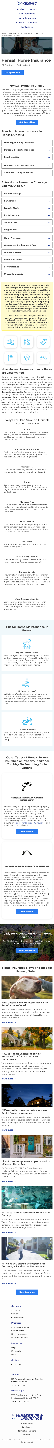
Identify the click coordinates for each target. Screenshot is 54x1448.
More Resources (27, 1292)
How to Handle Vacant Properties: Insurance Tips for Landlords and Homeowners (21, 1056)
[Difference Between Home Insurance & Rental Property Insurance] (27, 1095)
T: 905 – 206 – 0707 (20, 1402)
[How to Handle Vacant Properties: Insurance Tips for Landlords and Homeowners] (27, 1038)
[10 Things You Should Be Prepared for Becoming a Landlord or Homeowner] (27, 1248)
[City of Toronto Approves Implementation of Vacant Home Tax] (27, 1146)
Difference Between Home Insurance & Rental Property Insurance (24, 1111)
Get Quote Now (12, 72)
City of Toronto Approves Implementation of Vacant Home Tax (26, 1163)
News (13, 1354)
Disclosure (27, 1427)
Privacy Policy (27, 1423)
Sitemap (27, 1434)
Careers (14, 1314)
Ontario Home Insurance (33, 33)
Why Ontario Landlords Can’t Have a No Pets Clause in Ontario (25, 1004)
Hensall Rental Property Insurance (27, 799)
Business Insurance (27, 22)
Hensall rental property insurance (30, 823)
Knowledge (16, 1351)
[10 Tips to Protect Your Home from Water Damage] (27, 1197)
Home (4, 33)
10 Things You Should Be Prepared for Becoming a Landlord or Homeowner (23, 1265)
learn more (7, 1022)
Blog (13, 1347)
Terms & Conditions (27, 1431)
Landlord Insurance (27, 9)
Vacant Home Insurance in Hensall (27, 866)
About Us (15, 1310)
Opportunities (17, 1317)
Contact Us (27, 27)
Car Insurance (27, 14)
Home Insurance (27, 18)
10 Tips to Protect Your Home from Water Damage (26, 1214)
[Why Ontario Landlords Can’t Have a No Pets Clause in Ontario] (27, 987)
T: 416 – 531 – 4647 (19, 1385)
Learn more (27, 831)
